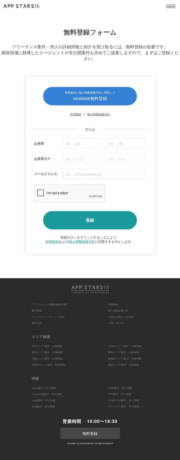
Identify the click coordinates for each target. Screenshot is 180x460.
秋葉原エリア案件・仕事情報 (48, 364)
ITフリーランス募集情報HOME (50, 304)
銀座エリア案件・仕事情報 (123, 364)
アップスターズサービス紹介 (48, 317)
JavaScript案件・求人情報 (47, 394)
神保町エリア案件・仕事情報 (125, 358)
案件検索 (37, 310)
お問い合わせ (116, 323)
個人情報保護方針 (98, 114)
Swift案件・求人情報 (43, 406)
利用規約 (76, 114)
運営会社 (37, 323)
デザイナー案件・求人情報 (123, 406)
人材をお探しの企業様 (121, 317)
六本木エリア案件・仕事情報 (125, 346)
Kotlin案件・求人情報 (120, 388)
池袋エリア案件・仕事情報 (47, 358)
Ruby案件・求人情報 (44, 388)
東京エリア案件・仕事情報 (123, 352)
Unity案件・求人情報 (44, 400)
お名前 (39, 143)
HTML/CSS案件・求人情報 (123, 400)
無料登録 (90, 433)
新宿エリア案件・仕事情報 (47, 352)
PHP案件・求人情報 (119, 394)
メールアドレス (45, 173)
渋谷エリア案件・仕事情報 (47, 346)
